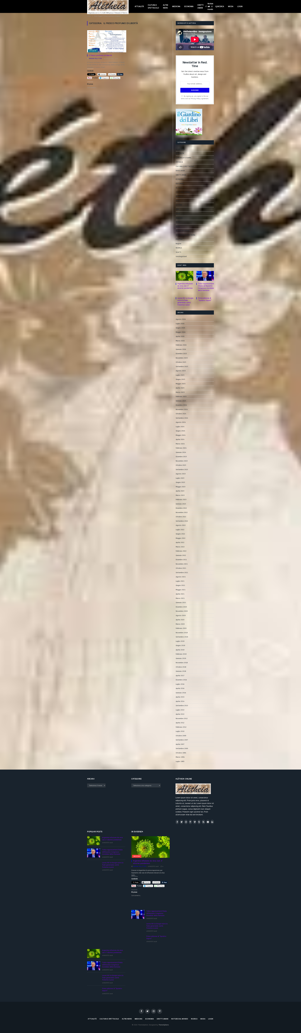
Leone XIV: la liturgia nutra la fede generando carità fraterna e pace (185, 301)
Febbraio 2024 (181, 448)
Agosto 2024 (181, 422)
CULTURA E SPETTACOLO (153, 6)
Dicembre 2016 (181, 680)
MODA (230, 6)
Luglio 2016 (180, 684)
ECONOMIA (188, 6)
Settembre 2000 (182, 748)
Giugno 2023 (180, 482)
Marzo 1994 (180, 757)
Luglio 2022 (180, 529)
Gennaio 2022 (181, 555)
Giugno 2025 (180, 379)
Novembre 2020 (182, 611)
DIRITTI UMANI (200, 6)
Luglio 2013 (180, 710)
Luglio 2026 (180, 323)
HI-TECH (179, 188)
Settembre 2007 (182, 740)
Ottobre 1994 (181, 753)
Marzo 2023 (180, 495)
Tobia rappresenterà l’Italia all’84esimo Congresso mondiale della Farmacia (206, 287)
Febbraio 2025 (181, 396)
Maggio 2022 (180, 538)
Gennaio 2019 (181, 658)
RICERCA (220, 6)
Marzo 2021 (180, 598)
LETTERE (179, 205)
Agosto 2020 (181, 615)
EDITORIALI (180, 183)
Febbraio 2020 (181, 628)
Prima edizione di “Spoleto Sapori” (205, 299)
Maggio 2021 (180, 590)
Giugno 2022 (180, 534)
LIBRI (177, 209)
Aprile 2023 (180, 491)
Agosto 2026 (181, 319)
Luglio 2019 (180, 641)
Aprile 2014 (180, 701)
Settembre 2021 (182, 572)
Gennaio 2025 (181, 401)
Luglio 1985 (180, 761)
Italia (178, 201)
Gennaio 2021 (181, 602)
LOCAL (178, 213)
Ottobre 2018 (181, 667)
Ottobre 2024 (181, 414)
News (178, 226)
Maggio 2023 (180, 487)
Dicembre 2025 (181, 353)
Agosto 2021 (181, 577)
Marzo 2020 (180, 624)
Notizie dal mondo (210, 6)
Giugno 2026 (180, 328)
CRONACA (179, 162)
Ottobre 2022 (181, 517)
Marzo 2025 (180, 392)
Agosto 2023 (181, 474)
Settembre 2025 (182, 366)
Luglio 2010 (180, 731)
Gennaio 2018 (181, 671)
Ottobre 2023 (181, 465)
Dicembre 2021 (181, 559)
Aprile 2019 (180, 650)
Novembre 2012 (182, 718)
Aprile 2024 (180, 439)
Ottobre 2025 (181, 362)
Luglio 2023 (180, 478)
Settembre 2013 (182, 705)
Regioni (178, 243)
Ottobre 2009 (181, 736)
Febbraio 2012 (181, 727)
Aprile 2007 (180, 744)
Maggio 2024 (180, 435)
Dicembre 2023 (181, 456)
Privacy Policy (196, 98)
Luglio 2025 (180, 375)
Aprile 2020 (180, 620)
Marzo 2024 (180, 444)
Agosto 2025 (181, 371)
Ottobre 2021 (181, 568)
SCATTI (178, 252)
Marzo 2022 (180, 547)
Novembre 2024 (182, 409)
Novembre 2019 (182, 633)
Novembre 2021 (182, 564)
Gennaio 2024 (181, 452)
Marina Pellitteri (95, 58)
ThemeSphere (163, 1025)
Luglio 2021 (180, 581)
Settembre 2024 (182, 418)
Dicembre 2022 (181, 508)
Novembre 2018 (182, 663)
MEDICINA (176, 6)
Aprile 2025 (180, 388)
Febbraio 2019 (181, 654)
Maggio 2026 (180, 332)
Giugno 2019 (180, 645)
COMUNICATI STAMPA (183, 158)
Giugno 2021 (180, 585)
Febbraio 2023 (181, 499)
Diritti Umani (180, 170)
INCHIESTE (179, 196)
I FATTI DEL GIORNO (183, 192)
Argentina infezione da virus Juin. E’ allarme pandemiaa (185, 286)
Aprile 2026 (180, 336)
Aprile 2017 (180, 675)
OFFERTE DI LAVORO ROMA (185, 235)
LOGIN (239, 6)
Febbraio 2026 (181, 345)
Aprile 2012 (180, 723)
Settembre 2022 (182, 521)
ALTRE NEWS (165, 6)
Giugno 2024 (180, 431)
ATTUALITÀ (139, 6)
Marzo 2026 (180, 341)
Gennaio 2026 (181, 349)
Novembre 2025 (182, 358)
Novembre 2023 (182, 461)
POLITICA (179, 239)
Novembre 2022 (182, 512)
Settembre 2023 (182, 469)
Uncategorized (181, 256)
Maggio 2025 (180, 384)
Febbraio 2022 (181, 551)
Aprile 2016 (180, 688)
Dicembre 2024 (181, 405)
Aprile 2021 (180, 594)
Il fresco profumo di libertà (100, 55)
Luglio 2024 (180, 426)
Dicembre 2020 (181, 607)
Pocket (95, 78)
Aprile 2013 (180, 714)
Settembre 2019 (182, 637)
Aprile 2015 (180, 697)
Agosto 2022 (181, 525)
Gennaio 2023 (181, 504)
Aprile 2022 (180, 542)
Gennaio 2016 (181, 693)
